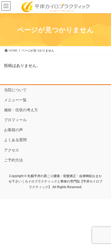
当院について (15, 90)
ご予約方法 (13, 160)
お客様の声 (13, 130)
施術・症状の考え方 (21, 110)
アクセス (11, 150)
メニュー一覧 (15, 100)
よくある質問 (15, 140)
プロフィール (15, 120)
